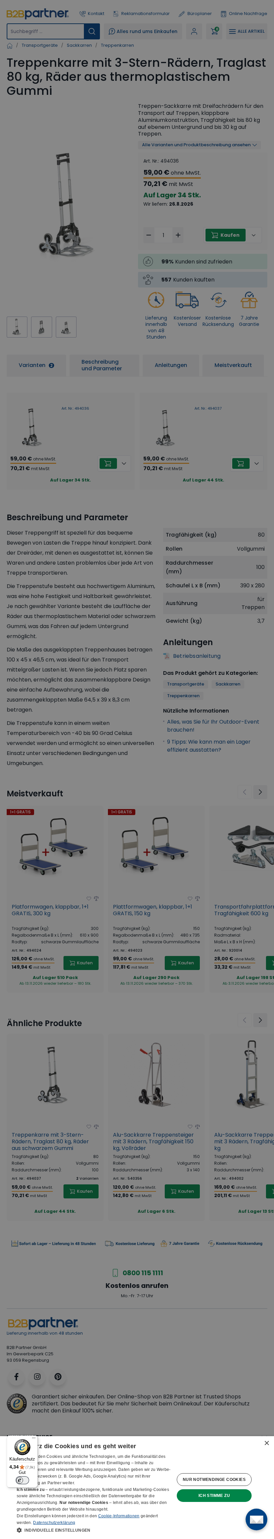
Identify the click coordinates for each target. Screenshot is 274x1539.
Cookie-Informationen (119, 1516)
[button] (94, 1530)
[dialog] (137, 1487)
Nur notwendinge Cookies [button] (214, 1479)
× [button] (266, 1443)
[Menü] (34, 1439)
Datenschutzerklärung (54, 1522)
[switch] (22, 1480)
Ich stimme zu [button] (214, 1495)
